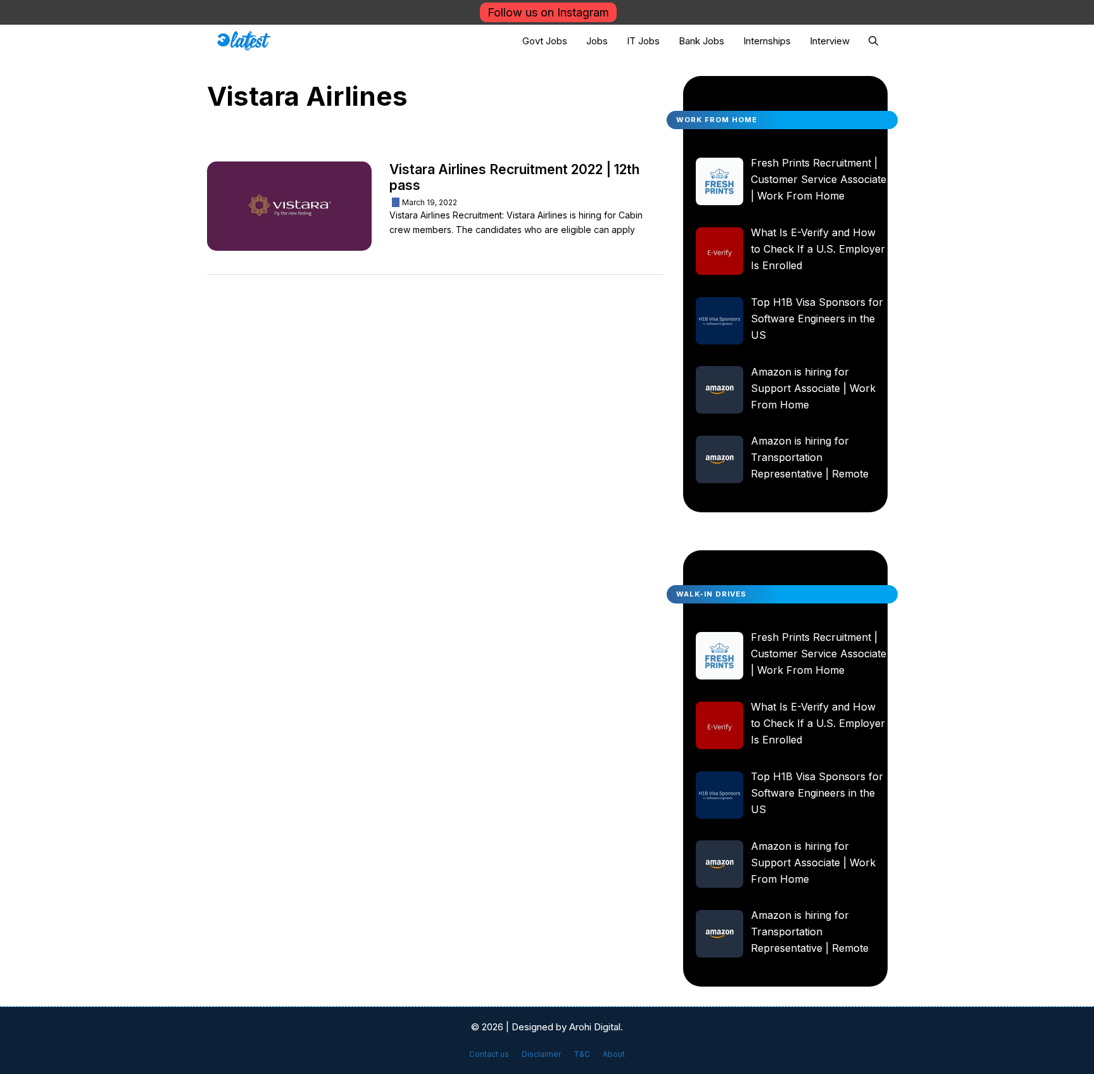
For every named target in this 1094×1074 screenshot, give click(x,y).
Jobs (597, 41)
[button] (873, 41)
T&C (582, 1054)
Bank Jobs (701, 41)
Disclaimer (541, 1054)
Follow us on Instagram (548, 12)
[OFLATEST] (244, 41)
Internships (767, 41)
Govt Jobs (544, 41)
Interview (830, 41)
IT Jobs (643, 41)
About (614, 1054)
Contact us (489, 1054)
